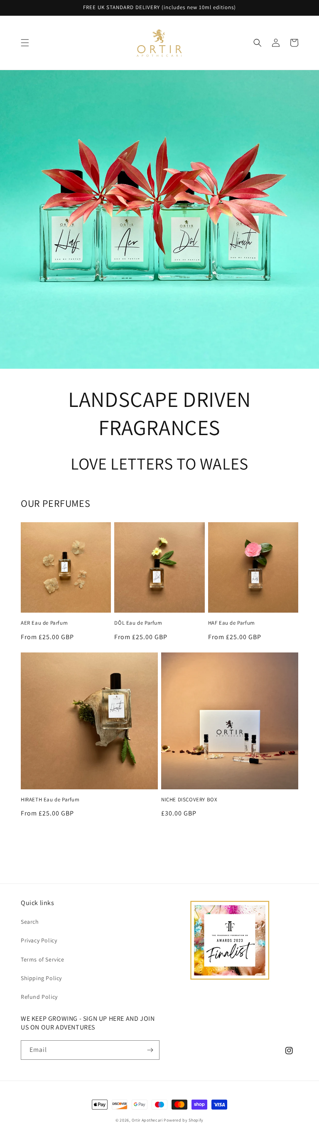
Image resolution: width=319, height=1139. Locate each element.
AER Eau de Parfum (44, 623)
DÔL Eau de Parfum (138, 623)
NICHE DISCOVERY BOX (189, 799)
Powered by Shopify (184, 1120)
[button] (25, 43)
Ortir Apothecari (147, 1120)
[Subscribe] (150, 1050)
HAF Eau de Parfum (231, 623)
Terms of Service (42, 959)
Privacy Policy (39, 940)
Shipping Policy (41, 978)
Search (30, 921)
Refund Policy (39, 996)
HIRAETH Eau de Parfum (50, 799)
